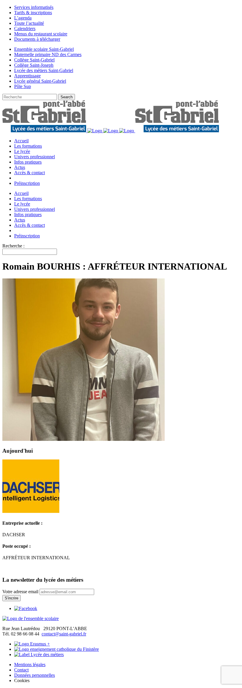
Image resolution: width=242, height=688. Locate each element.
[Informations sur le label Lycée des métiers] (39, 654)
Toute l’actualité (29, 23)
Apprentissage (27, 75)
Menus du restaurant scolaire (40, 33)
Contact (21, 669)
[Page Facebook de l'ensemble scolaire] (25, 608)
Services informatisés (33, 7)
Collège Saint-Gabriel (34, 59)
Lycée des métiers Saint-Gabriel (43, 70)
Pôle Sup (22, 86)
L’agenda (23, 17)
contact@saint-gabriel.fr (64, 633)
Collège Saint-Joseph (33, 65)
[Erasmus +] (32, 643)
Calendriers (24, 28)
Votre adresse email (20, 591)
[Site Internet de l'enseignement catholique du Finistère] (56, 649)
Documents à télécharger (37, 39)
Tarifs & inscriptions (33, 12)
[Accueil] (30, 618)
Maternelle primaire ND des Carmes (47, 54)
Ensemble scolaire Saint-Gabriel (44, 49)
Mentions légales (29, 664)
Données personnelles (34, 675)
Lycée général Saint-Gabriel (40, 81)
